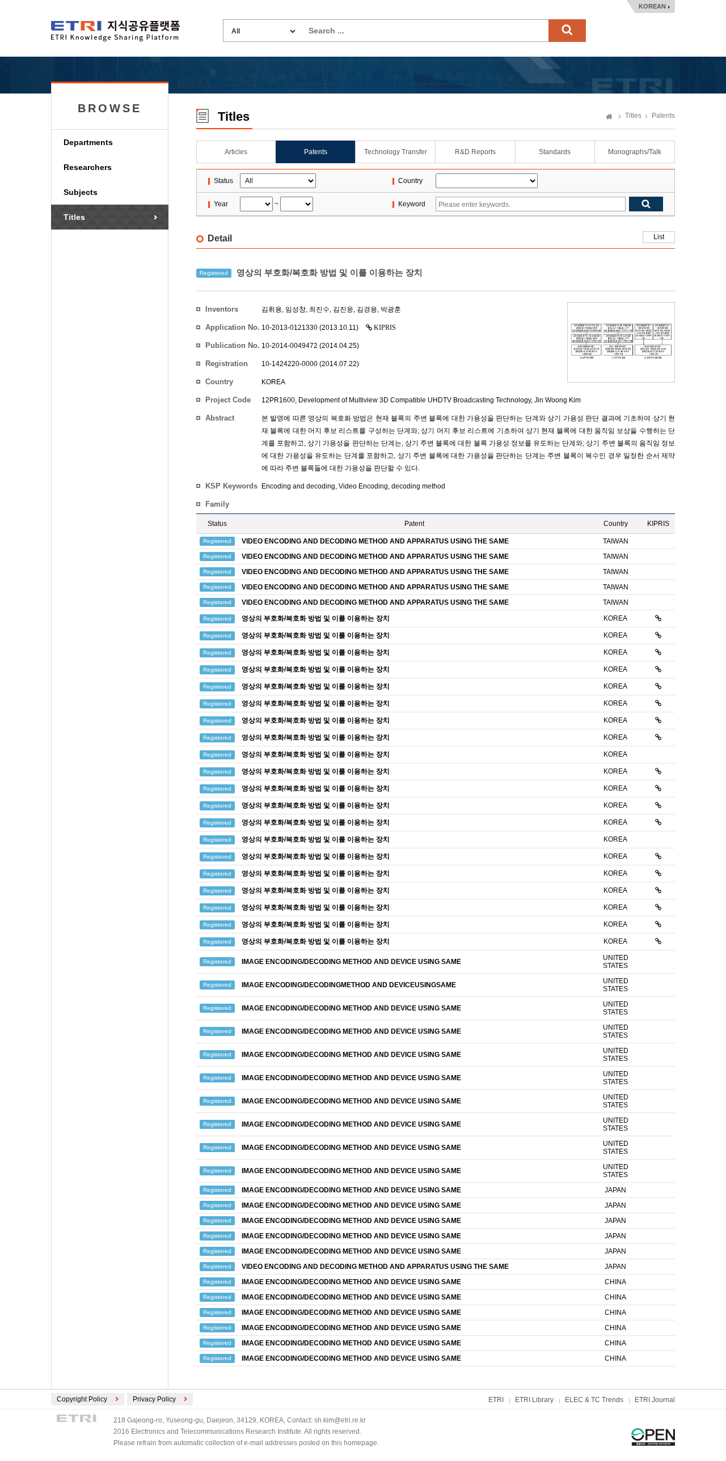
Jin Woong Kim (557, 400)
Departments (88, 142)
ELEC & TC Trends (594, 1400)
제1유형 (653, 1437)
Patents (663, 116)
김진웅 (343, 309)
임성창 (295, 309)
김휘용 (271, 309)
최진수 (319, 309)
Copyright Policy (82, 1399)
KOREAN (652, 6)
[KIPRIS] (658, 618)
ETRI (496, 1400)
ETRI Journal (655, 1400)
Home (609, 117)
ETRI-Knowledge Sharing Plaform (115, 30)
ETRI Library (534, 1400)
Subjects (81, 192)
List (658, 237)
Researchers (88, 167)
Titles (74, 217)
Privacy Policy (154, 1399)
